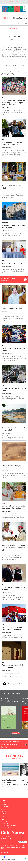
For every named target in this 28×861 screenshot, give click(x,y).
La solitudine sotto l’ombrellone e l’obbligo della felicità (10, 782)
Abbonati (21, 841)
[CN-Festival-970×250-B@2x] (14, 9)
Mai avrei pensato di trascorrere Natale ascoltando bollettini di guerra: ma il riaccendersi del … (14, 358)
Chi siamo (3, 804)
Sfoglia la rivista (14, 2)
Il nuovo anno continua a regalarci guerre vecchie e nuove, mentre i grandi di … (13, 318)
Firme (8, 71)
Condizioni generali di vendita (8, 825)
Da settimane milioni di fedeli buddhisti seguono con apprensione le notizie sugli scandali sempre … (13, 675)
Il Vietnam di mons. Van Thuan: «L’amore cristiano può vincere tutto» (13, 548)
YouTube (3, 817)
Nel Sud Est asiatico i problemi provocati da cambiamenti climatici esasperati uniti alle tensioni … (13, 398)
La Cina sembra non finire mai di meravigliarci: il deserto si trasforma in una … (13, 475)
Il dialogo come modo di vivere (13, 263)
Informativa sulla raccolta (8, 859)
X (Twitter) (3, 813)
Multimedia (4, 73)
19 (19, 683)
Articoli (3, 71)
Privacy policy (4, 822)
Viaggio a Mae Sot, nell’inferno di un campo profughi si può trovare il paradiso (13, 103)
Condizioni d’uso (5, 827)
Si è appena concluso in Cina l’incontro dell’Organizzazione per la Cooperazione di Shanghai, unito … (13, 597)
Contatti (3, 802)
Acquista (14, 733)
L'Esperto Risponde (17, 71)
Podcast (11, 73)
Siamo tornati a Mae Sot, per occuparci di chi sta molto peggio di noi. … (13, 112)
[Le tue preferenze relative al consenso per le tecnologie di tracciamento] (25, 858)
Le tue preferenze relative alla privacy (15, 857)
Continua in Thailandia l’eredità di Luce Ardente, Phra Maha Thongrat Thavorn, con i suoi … (13, 271)
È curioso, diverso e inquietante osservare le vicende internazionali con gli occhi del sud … (13, 195)
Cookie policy (4, 823)
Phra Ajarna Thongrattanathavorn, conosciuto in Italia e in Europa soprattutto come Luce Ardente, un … (13, 516)
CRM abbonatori (5, 806)
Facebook (3, 811)
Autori (14, 28)
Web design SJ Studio (14, 847)
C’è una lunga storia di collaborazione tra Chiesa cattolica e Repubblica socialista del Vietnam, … (14, 557)
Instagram (3, 815)
